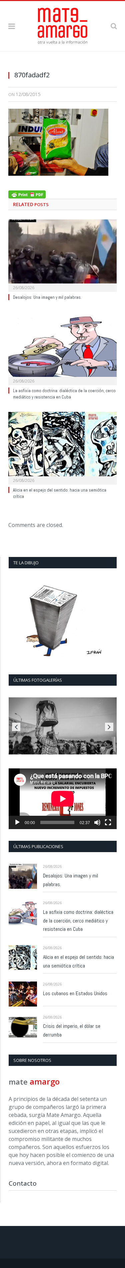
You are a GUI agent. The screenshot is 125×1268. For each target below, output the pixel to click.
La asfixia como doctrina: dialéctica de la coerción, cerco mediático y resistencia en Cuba (64, 394)
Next (109, 727)
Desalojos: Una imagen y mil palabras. (47, 297)
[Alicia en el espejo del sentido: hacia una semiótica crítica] (62, 447)
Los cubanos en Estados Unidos (75, 993)
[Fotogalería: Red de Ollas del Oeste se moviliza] (63, 725)
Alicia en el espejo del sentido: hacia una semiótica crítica (78, 961)
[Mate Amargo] (63, 25)
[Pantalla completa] (108, 822)
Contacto (23, 1183)
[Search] (114, 25)
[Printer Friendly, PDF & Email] (27, 193)
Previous (16, 727)
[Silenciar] (97, 822)
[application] (63, 798)
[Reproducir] (17, 822)
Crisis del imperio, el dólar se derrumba (71, 1030)
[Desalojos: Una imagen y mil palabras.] (62, 254)
